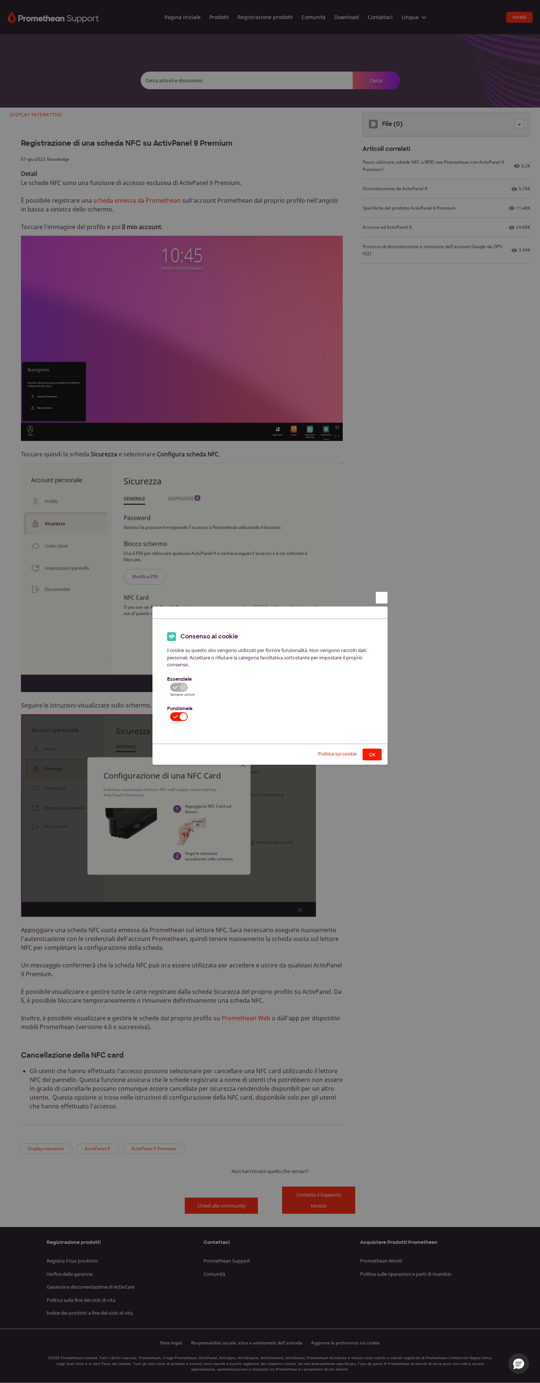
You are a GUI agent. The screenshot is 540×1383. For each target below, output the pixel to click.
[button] (518, 1363)
